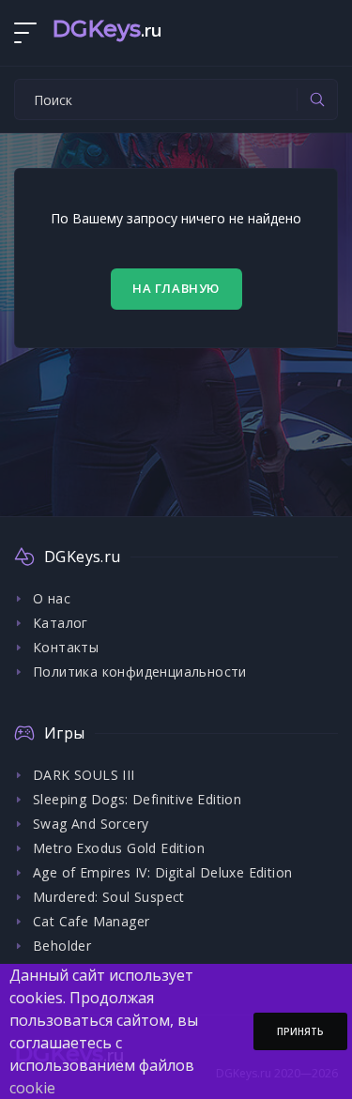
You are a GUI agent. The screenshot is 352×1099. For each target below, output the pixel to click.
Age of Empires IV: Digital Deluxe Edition (162, 872)
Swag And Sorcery (90, 823)
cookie (32, 1087)
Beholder (62, 945)
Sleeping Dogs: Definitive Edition (137, 799)
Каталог (60, 623)
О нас (51, 598)
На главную (176, 288)
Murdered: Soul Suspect (109, 897)
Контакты (66, 647)
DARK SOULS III (84, 775)
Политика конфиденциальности (140, 671)
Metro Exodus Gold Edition (119, 848)
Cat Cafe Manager (91, 921)
